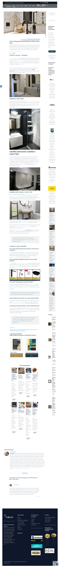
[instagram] (42, 2)
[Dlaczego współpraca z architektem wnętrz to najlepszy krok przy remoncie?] (52, 210)
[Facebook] (40, 2)
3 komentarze (14, 413)
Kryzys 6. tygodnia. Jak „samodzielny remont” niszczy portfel (51, 286)
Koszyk (18, 517)
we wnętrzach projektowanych (29, 194)
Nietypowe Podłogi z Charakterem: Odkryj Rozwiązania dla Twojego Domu (14, 377)
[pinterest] (45, 2)
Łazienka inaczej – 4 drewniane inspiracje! (20, 377)
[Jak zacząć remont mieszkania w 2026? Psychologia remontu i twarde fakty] (52, 248)
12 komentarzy (34, 415)
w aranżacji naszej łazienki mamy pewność (22, 226)
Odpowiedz (38, 496)
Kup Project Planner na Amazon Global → (31, 355)
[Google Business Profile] (47, 2)
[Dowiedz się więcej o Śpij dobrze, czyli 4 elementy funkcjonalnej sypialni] (28, 370)
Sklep (33, 5)
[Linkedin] (14, 53)
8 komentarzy (14, 381)
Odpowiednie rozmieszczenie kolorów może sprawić (19, 287)
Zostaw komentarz (21, 379)
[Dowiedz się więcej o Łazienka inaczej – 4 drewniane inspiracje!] (21, 370)
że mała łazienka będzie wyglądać (34, 287)
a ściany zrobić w (36, 162)
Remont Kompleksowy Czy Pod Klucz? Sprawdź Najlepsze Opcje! (35, 411)
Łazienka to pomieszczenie (14, 58)
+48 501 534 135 (48, 520)
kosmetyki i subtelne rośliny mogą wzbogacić (17, 303)
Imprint (18, 526)
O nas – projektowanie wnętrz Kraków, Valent (20, 468)
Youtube (32, 520)
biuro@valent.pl (47, 521)
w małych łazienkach (32, 284)
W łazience (11, 263)
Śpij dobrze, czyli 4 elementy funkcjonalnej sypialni (28, 376)
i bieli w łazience (35, 231)
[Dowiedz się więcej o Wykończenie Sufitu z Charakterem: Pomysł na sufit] (14, 404)
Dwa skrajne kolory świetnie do (31, 101)
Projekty (25, 5)
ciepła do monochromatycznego (18, 302)
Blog (30, 5)
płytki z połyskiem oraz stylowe (24, 309)
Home (14, 5)
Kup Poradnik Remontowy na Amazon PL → (17, 355)
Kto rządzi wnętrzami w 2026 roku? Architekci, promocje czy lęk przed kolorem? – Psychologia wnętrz (51, 304)
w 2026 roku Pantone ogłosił (19, 230)
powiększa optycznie (25, 69)
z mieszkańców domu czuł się (18, 61)
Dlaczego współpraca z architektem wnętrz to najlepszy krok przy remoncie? (51, 218)
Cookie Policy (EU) (20, 523)
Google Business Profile (35, 523)
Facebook (33, 519)
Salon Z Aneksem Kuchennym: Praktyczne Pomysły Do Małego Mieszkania (28, 411)
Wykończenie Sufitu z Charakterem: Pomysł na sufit (14, 410)
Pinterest (32, 522)
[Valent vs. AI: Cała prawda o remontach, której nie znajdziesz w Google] (52, 265)
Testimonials (19, 529)
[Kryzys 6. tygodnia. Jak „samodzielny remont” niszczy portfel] (52, 280)
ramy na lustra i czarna (25, 222)
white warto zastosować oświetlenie (22, 263)
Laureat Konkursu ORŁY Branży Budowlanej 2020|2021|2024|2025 (53, 541)
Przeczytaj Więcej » (14, 399)
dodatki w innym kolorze (28, 72)
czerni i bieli (21, 64)
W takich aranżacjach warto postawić (16, 195)
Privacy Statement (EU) (21, 524)
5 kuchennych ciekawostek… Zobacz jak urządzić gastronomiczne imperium (35, 377)
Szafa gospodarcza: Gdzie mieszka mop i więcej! (21, 411)
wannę (13, 158)
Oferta (21, 5)
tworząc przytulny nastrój (14, 266)
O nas (18, 5)
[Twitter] (11, 53)
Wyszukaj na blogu (52, 13)
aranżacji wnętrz (35, 105)
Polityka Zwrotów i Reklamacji (22, 520)
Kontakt (14, 6)
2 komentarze (20, 413)
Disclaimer (19, 527)
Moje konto (19, 518)
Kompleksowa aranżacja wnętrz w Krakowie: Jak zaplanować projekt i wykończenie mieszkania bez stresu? (51, 238)
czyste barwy (23, 164)
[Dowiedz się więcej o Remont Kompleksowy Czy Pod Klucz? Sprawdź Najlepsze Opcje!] (35, 404)
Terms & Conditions (20, 521)
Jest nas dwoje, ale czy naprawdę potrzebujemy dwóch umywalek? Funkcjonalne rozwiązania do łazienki (23, 330)
